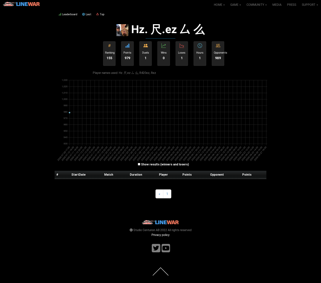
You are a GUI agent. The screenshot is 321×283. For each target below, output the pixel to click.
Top (102, 14)
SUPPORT (309, 5)
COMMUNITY (256, 5)
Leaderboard (69, 14)
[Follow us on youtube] (166, 248)
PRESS (291, 5)
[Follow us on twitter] (156, 248)
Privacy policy (160, 235)
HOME (218, 5)
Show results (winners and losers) (165, 164)
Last (88, 14)
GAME (234, 5)
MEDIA (276, 5)
